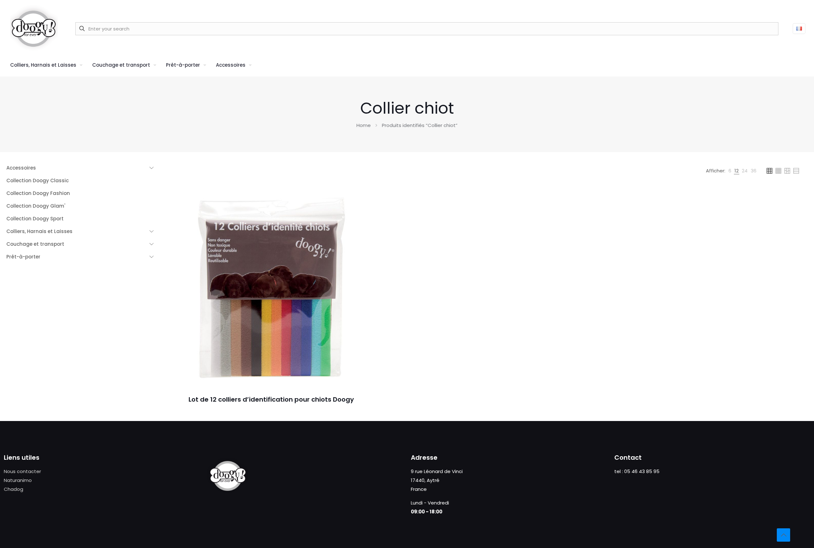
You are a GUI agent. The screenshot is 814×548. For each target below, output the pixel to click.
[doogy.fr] (34, 28)
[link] (730, 170)
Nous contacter (22, 471)
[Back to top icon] (783, 535)
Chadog (13, 489)
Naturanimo (18, 480)
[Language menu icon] (799, 28)
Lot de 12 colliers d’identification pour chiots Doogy (271, 399)
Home (363, 125)
